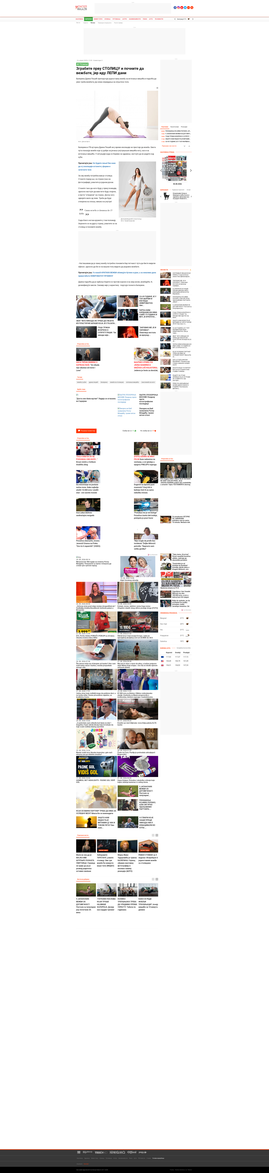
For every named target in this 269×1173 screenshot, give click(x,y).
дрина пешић (93, 382)
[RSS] (190, 270)
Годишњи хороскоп (178, 190)
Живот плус (98, 19)
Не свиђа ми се (147, 431)
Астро (124, 19)
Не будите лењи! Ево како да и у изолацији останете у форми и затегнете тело (97, 166)
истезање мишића (132, 382)
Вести (78, 22)
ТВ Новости (159, 19)
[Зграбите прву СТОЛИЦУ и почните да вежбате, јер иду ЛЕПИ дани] (117, 115)
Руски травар (118, 23)
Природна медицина (104, 23)
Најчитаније (174, 127)
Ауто (151, 19)
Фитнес (93, 23)
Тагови (79, 377)
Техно (145, 19)
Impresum (79, 1164)
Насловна (79, 19)
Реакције (184, 127)
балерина (104, 382)
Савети (85, 23)
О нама (149, 1158)
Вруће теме (81, 389)
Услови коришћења (158, 1158)
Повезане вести (82, 835)
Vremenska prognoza (168, 613)
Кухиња (107, 19)
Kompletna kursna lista (184, 648)
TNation (189, 1170)
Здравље (88, 19)
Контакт (86, 1164)
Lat (188, 7)
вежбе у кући (81, 382)
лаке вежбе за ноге (148, 382)
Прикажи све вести (169, 146)
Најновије (164, 127)
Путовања (116, 19)
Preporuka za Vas (83, 344)
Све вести (164, 270)
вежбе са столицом (116, 382)
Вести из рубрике (83, 879)
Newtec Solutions (180, 1170)
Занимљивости (135, 19)
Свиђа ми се (128, 431)
